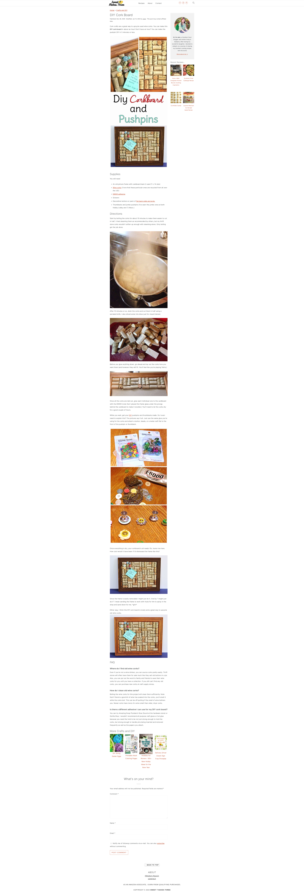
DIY (130, 415)
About (150, 3)
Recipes (141, 3)
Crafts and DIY (121, 10)
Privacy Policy (152, 876)
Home (112, 10)
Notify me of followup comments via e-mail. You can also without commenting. (137, 844)
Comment (114, 794)
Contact (158, 3)
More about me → (182, 54)
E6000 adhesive (119, 194)
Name (113, 823)
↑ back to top (152, 865)
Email (112, 833)
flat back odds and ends (145, 201)
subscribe (161, 843)
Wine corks (117, 188)
